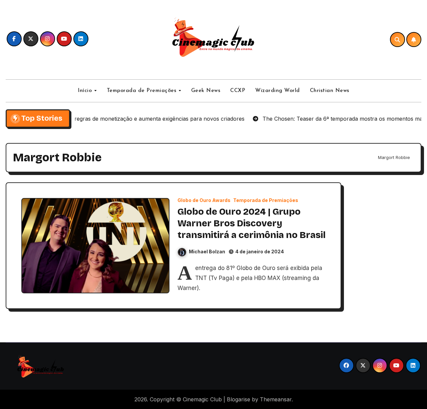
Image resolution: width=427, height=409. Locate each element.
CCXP (237, 90)
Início (86, 90)
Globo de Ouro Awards (204, 200)
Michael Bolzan (207, 251)
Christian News (329, 90)
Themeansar (276, 399)
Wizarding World (277, 90)
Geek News (206, 90)
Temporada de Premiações (142, 90)
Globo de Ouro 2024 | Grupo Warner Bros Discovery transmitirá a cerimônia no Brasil (251, 223)
